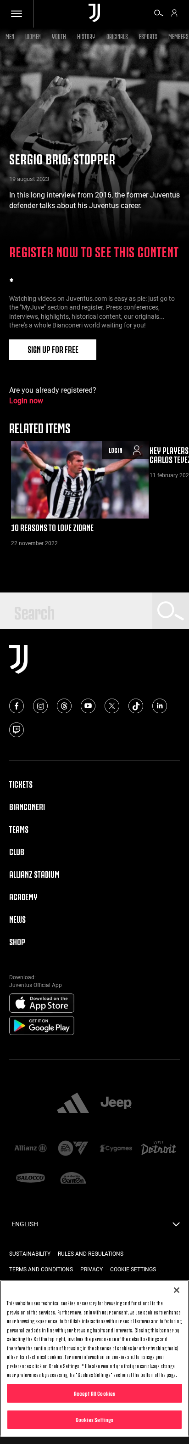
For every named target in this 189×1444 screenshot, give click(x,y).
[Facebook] (16, 706)
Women (33, 35)
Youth (59, 35)
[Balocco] (30, 1179)
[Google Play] (41, 1026)
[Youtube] (88, 706)
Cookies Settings (94, 1419)
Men (10, 35)
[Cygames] (115, 1149)
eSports (148, 35)
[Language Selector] (176, 1226)
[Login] (174, 14)
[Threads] (64, 706)
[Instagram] (40, 706)
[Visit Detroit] (158, 1149)
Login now (26, 400)
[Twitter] (112, 706)
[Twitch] (16, 729)
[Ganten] (73, 1179)
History (86, 35)
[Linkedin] (159, 706)
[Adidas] (73, 1104)
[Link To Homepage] (94, 13)
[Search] (158, 14)
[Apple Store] (41, 1003)
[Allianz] (30, 1149)
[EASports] (73, 1149)
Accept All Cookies (94, 1393)
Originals (117, 35)
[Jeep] (116, 1104)
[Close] (177, 1290)
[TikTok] (135, 706)
